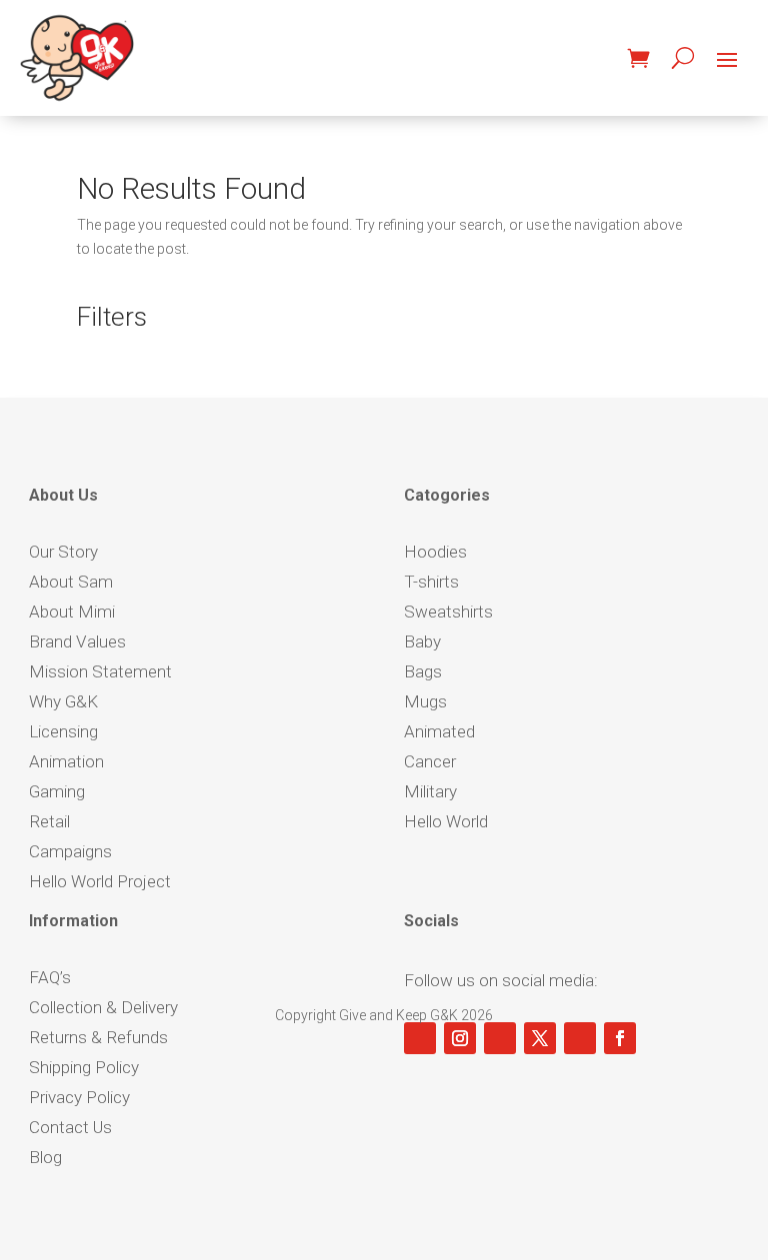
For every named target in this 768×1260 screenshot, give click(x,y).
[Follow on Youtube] (420, 1038)
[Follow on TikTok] (500, 1038)
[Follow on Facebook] (620, 1038)
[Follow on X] (540, 1038)
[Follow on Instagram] (460, 1038)
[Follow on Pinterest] (580, 1038)
